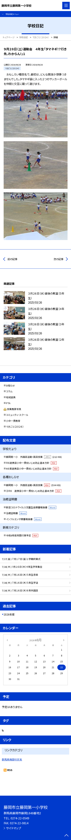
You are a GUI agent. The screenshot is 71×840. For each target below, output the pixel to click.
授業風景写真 (14, 409)
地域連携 (10, 397)
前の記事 (12, 259)
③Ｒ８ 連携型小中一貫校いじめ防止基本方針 (33, 491)
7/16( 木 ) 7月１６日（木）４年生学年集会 (22, 566)
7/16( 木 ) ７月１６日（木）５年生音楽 (20, 574)
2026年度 (9, 614)
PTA (8, 403)
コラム (9, 391)
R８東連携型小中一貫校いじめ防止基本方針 (32, 468)
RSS (9, 770)
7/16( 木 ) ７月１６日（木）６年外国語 (20, 590)
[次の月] (63, 639)
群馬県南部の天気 (12, 759)
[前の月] (7, 639)
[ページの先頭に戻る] (66, 835)
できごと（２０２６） (15, 426)
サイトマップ (13, 828)
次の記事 (59, 259)
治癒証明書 (16, 513)
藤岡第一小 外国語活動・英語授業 (34, 457)
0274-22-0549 (20, 818)
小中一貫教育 (13, 421)
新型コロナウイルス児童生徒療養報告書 (30, 507)
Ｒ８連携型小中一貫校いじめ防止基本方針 (31, 463)
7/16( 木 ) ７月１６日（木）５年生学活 (20, 582)
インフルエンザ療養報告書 (23, 519)
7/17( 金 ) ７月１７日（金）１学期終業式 (21, 559)
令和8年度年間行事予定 (21, 535)
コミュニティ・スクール (17, 415)
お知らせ (10, 385)
